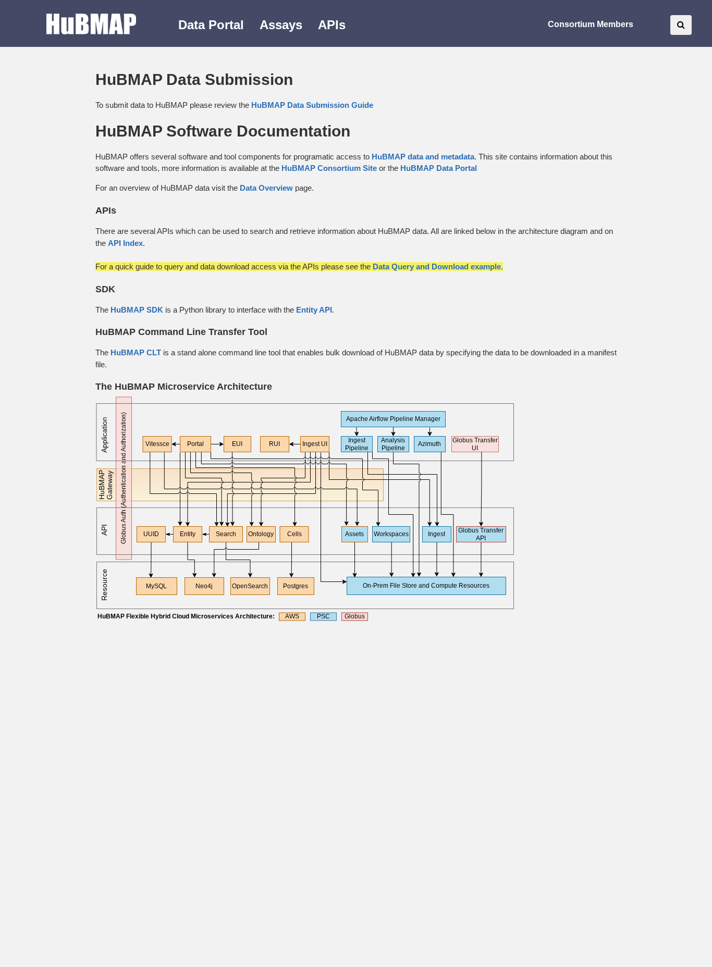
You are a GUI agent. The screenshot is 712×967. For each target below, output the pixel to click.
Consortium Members (590, 24)
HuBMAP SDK (137, 309)
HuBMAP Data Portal (438, 168)
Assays (281, 25)
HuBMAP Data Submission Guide (312, 105)
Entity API (314, 309)
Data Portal (211, 25)
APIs (332, 25)
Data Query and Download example (437, 266)
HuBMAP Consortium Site (329, 168)
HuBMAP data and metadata (423, 156)
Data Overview (266, 187)
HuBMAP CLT (136, 352)
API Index (125, 243)
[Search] (681, 25)
